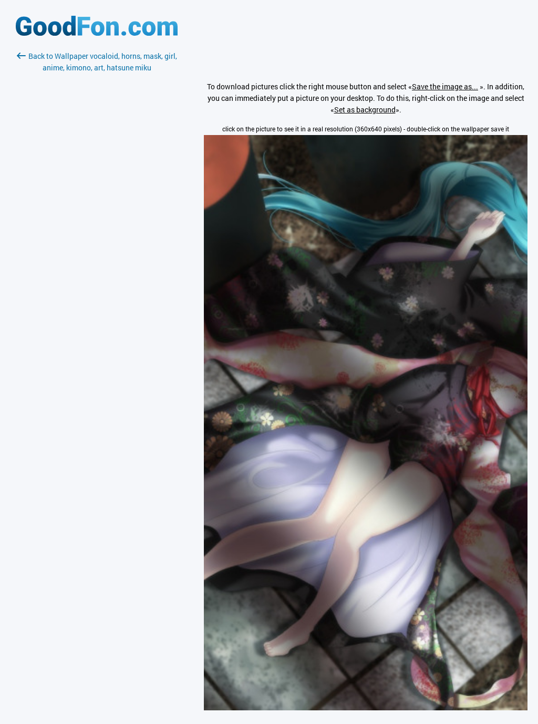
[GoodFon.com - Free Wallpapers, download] (97, 33)
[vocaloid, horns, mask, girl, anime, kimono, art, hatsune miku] (365, 707)
